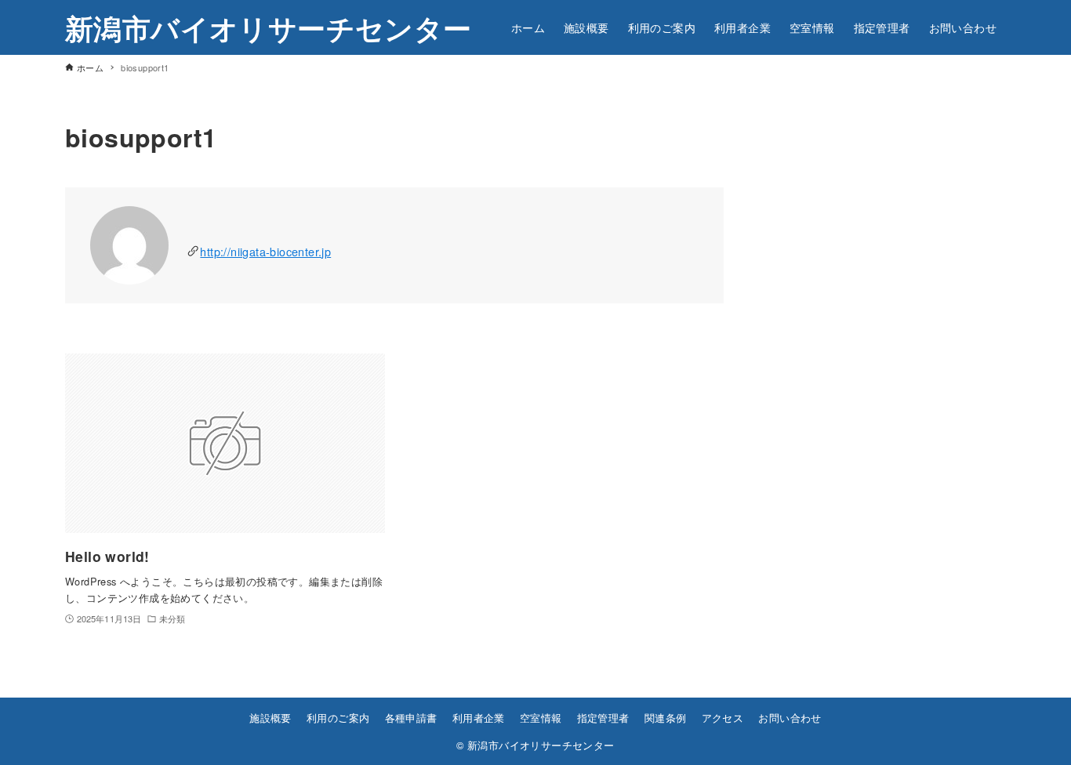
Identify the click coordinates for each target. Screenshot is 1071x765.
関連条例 (665, 717)
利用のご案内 (338, 717)
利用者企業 (478, 717)
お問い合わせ (789, 717)
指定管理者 (603, 717)
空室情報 (541, 717)
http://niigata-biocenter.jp (265, 251)
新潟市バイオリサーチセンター (268, 27)
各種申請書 (411, 717)
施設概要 (270, 717)
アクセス (723, 717)
